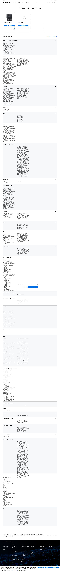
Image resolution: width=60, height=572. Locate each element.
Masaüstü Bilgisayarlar (15, 547)
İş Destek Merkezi (42, 546)
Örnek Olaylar (32, 546)
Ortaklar (4, 549)
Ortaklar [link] (32, 2)
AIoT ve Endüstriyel (14, 555)
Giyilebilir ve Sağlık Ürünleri (15, 559)
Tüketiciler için (49, 2)
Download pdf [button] (49, 36)
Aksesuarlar (13, 562)
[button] (52, 3)
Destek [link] (36, 2)
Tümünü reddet (48, 567)
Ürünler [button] (14, 2)
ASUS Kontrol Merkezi (33, 553)
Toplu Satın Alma (51, 546)
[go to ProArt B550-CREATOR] (9, 17)
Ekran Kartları (13, 554)
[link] (9, 28)
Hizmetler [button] (23, 2)
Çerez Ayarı (41, 567)
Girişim (22, 547)
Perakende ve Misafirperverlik (25, 550)
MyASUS (32, 552)
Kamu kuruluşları (23, 558)
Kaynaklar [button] (27, 2)
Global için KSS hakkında (6, 547)
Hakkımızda (5, 0)
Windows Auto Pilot (33, 556)
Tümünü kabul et (55, 567)
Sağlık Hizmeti (23, 551)
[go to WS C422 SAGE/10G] (23, 17)
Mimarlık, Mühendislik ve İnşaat (25, 554)
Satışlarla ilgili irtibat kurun (52, 547)
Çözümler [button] (18, 2)
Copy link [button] (55, 36)
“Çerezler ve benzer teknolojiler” (16, 570)
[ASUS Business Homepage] (7, 3)
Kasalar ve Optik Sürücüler (15, 558)
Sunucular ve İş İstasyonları (15, 551)
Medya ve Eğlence (23, 555)
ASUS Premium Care (42, 549)
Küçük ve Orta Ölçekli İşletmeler (25, 546)
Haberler (32, 547)
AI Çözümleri (22, 559)
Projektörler (13, 550)
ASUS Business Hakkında (6, 546)
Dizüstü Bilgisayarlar (14, 546)
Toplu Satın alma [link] (54, 0)
